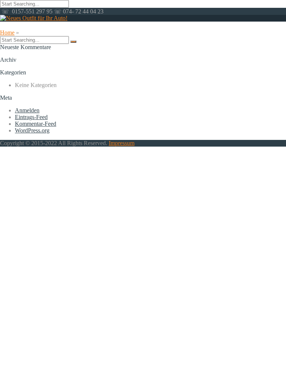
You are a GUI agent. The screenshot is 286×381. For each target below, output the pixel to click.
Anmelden (27, 110)
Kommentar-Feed (35, 124)
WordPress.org (32, 130)
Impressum (121, 143)
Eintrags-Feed (31, 117)
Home (7, 32)
